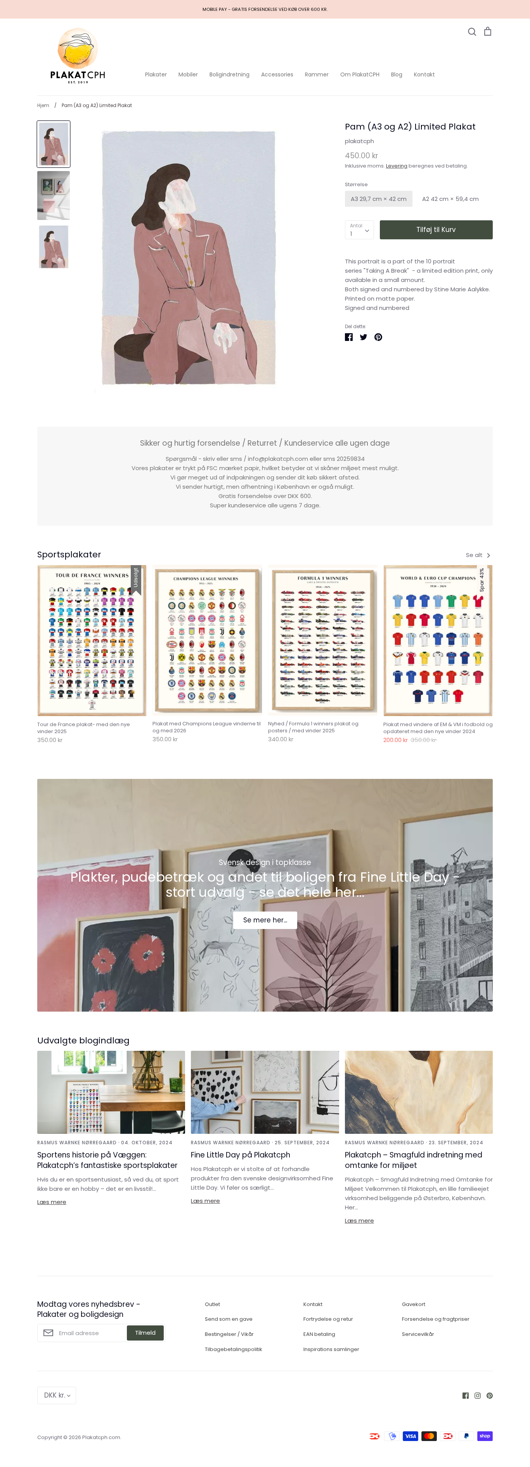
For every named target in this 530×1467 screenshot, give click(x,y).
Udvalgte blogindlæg (83, 1041)
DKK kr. (54, 1395)
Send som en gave (229, 1319)
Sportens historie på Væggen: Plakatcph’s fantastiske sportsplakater (107, 1160)
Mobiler (188, 74)
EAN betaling (319, 1334)
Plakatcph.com (101, 1437)
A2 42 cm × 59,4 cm (450, 199)
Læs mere (51, 1202)
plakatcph (359, 141)
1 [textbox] (351, 234)
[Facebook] (463, 1395)
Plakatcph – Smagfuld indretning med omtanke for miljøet (413, 1160)
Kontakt (424, 74)
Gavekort (413, 1304)
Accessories (277, 74)
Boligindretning (229, 74)
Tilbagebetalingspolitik (233, 1349)
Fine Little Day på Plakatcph (240, 1155)
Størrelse (356, 184)
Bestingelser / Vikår (229, 1334)
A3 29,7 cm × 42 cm (379, 199)
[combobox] (359, 230)
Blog (396, 74)
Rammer (317, 74)
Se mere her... (265, 920)
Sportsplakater (69, 554)
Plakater (156, 74)
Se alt (475, 555)
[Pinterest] (487, 1395)
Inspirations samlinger (331, 1349)
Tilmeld (145, 1333)
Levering (396, 166)
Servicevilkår (418, 1334)
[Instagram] (475, 1395)
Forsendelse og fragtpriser (435, 1319)
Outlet (212, 1304)
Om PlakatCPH (359, 74)
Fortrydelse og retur (328, 1319)
